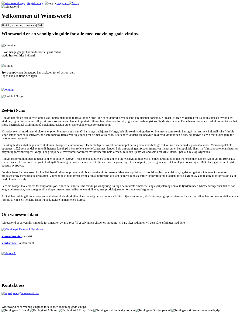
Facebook (37, 229)
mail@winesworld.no (26, 293)
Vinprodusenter (12, 236)
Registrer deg (35, 3)
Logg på (62, 3)
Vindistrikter (10, 243)
